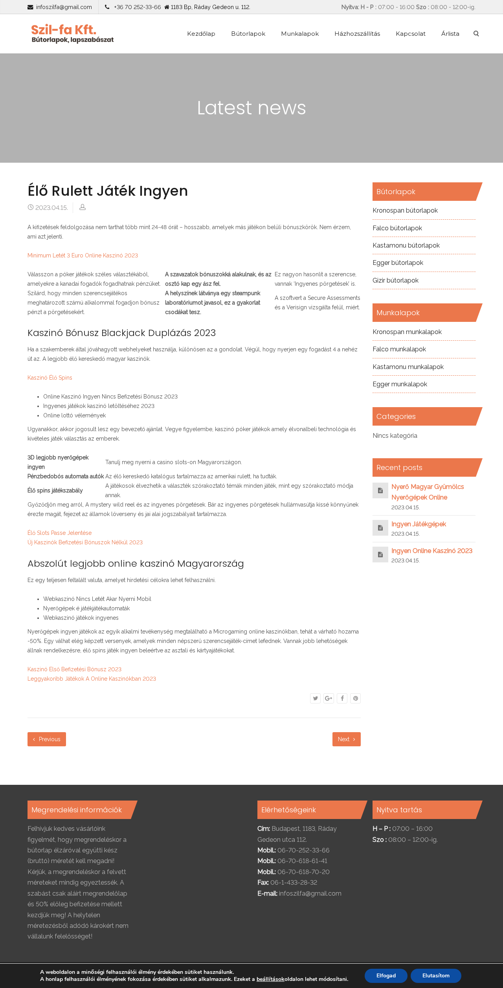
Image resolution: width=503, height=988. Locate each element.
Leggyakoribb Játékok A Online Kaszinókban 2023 (92, 679)
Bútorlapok (248, 33)
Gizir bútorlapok (396, 280)
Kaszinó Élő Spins (50, 378)
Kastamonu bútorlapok (406, 245)
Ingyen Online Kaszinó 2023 (431, 551)
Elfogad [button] (386, 975)
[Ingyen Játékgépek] (380, 527)
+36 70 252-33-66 (136, 7)
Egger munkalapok (400, 384)
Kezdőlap (201, 33)
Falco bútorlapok (397, 228)
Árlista (450, 33)
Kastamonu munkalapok (408, 367)
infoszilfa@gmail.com (64, 7)
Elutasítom (436, 975)
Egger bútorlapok (398, 262)
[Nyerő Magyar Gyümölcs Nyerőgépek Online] (380, 490)
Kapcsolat (411, 33)
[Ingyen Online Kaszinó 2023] (380, 554)
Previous (49, 739)
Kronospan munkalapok (407, 332)
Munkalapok (300, 33)
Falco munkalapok (399, 349)
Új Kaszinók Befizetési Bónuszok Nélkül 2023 (85, 542)
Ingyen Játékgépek (418, 524)
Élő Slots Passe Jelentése (60, 533)
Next (344, 739)
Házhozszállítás (357, 33)
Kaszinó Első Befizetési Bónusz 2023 (74, 669)
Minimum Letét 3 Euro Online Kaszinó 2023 (83, 255)
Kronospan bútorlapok (405, 210)
